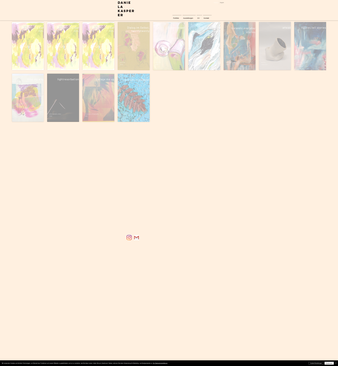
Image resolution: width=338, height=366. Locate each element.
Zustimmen (329, 363)
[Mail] (136, 237)
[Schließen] (336, 363)
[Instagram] (129, 237)
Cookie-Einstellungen (316, 363)
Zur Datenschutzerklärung (160, 363)
